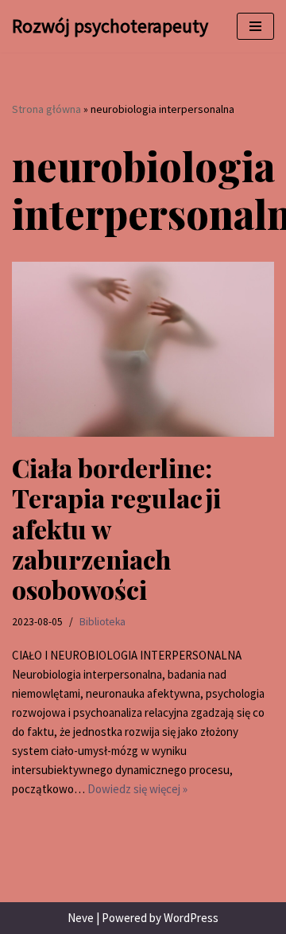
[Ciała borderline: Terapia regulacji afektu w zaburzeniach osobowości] (143, 349)
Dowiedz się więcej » (137, 788)
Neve (81, 917)
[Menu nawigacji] (255, 26)
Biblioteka (102, 622)
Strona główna (46, 109)
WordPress (191, 917)
